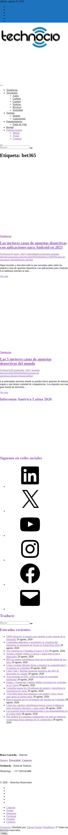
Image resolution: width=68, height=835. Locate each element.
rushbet (29, 376)
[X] (30, 511)
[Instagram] (30, 560)
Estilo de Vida (20, 124)
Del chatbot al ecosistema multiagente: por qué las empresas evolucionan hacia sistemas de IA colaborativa (36, 718)
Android (30, 254)
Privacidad (15, 760)
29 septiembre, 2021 (20, 370)
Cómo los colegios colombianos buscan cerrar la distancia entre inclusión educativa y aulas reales (35, 706)
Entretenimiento (14, 121)
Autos (16, 95)
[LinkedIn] (30, 486)
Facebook (11, 816)
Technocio (5, 254)
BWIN (53, 257)
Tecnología (11, 92)
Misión (16, 133)
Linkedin (10, 807)
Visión (16, 135)
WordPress (48, 827)
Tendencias (12, 90)
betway (46, 257)
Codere (12, 259)
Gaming (17, 101)
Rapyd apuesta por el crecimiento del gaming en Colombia (35, 699)
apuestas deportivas (20, 257)
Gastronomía (19, 118)
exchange (20, 376)
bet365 (33, 257)
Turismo (10, 113)
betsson (27, 373)
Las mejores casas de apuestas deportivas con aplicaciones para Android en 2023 (33, 245)
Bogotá (10, 127)
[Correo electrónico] (30, 609)
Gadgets (17, 98)
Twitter (9, 810)
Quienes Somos (14, 130)
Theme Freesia (34, 827)
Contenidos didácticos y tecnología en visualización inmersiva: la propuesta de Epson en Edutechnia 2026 (33, 643)
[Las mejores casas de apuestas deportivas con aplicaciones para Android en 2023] (34, 230)
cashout (12, 376)
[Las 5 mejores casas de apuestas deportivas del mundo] (34, 347)
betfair (39, 257)
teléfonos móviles (24, 259)
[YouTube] (30, 535)
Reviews (17, 107)
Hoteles (16, 115)
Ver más (4, 276)
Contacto (17, 138)
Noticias (17, 104)
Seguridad (18, 110)
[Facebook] (30, 584)
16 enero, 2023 (17, 254)
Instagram (11, 813)
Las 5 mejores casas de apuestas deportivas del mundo (25, 361)
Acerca (4, 760)
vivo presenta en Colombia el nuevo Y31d (27, 650)
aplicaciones (40, 254)
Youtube (10, 819)
